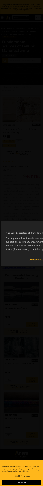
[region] (21, 473)
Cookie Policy (25, 471)
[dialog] (21, 243)
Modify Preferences (22, 476)
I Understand (21, 482)
